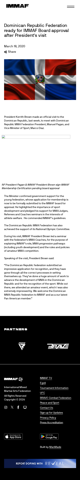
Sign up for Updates (51, 412)
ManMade (55, 447)
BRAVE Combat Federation (55, 398)
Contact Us (46, 408)
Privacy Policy (48, 417)
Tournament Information (54, 388)
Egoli (43, 383)
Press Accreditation (51, 422)
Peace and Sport (49, 403)
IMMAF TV (46, 378)
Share (12, 51)
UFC (42, 393)
